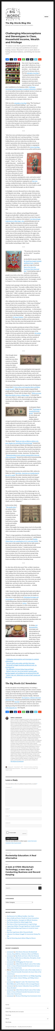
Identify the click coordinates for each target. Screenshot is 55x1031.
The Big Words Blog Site (18, 23)
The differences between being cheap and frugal (20, 669)
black (25, 768)
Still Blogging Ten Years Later (24, 962)
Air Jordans (38, 333)
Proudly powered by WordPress (25, 1026)
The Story (8, 1015)
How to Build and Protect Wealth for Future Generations (23, 918)
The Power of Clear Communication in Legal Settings (22, 924)
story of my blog (34, 147)
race (37, 768)
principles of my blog (20, 103)
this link (17, 701)
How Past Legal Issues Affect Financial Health (20, 932)
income (29, 768)
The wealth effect (11, 507)
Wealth (7, 770)
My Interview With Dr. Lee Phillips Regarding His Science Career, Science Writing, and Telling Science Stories (24, 978)
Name (8, 809)
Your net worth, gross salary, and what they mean (20, 663)
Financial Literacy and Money (31, 767)
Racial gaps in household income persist (35, 411)
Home (7, 1004)
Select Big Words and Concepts (15, 1011)
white (10, 770)
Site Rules (8, 1022)
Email (8, 816)
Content (8, 1008)
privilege (33, 768)
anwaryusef (10, 767)
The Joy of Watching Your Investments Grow (28, 996)
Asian (22, 768)
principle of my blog (32, 73)
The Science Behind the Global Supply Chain (19, 922)
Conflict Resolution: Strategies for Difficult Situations (22, 920)
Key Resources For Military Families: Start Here (20, 916)
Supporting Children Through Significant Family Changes (23, 926)
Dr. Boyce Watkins (18, 317)
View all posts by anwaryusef (17, 761)
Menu (46, 16)
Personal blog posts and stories (13, 768)
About (7, 1018)
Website (8, 823)
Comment (9, 787)
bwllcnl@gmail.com (11, 707)
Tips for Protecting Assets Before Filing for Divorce (21, 938)
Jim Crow (34, 181)
